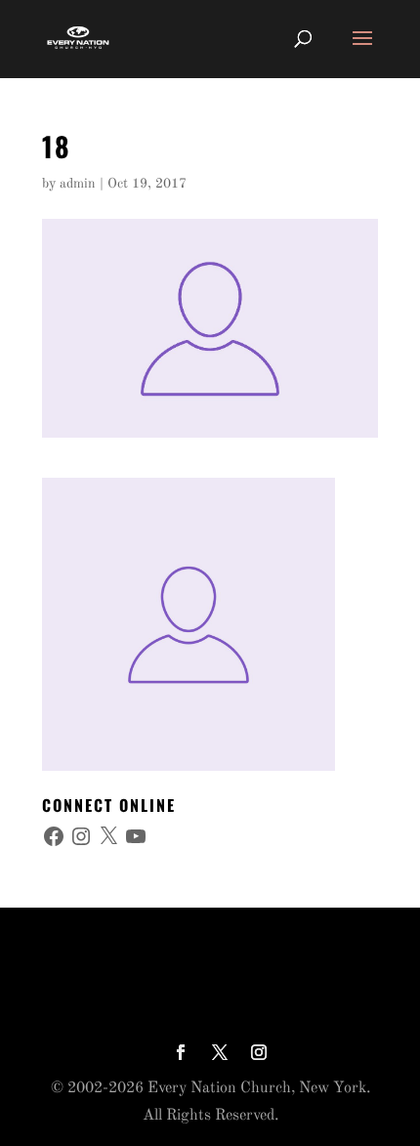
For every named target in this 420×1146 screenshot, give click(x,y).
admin (78, 184)
